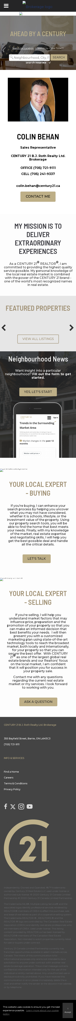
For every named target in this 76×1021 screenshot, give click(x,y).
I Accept (68, 1010)
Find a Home (11, 771)
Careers (8, 777)
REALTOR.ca (34, 932)
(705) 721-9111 (44, 168)
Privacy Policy (12, 789)
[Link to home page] (38, 6)
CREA (35, 910)
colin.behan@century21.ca (38, 186)
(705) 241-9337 (42, 174)
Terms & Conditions (15, 783)
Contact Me (38, 196)
